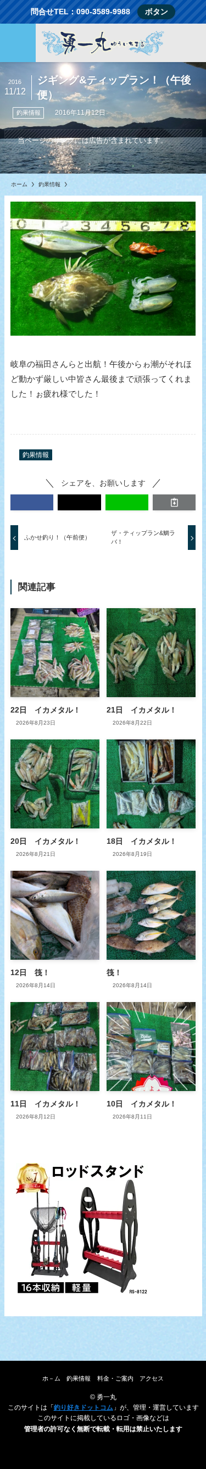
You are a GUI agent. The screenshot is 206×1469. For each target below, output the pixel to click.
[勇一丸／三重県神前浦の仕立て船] (103, 43)
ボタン (156, 12)
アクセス (152, 1378)
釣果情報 (28, 112)
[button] (31, 502)
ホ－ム (51, 1378)
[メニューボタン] (18, 43)
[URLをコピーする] (174, 502)
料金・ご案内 (115, 1378)
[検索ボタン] (188, 43)
